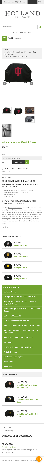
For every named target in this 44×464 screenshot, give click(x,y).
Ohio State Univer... (21, 245)
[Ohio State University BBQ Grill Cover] (8, 244)
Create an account (25, 32)
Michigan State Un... (21, 279)
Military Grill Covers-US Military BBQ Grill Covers (22, 325)
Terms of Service (9, 428)
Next (31, 83)
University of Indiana (15, 208)
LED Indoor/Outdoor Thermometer (16, 321)
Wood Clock (8, 362)
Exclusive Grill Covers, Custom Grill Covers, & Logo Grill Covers (20, 303)
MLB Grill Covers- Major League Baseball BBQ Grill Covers (21, 331)
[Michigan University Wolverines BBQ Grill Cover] (8, 266)
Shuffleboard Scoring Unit (13, 357)
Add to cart (19, 162)
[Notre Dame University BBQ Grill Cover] (8, 255)
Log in (15, 32)
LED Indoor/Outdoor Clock (13, 316)
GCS (8, 171)
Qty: (3, 162)
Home (6, 50)
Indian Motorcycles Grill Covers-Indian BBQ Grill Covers (22, 310)
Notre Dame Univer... (21, 256)
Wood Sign (8, 366)
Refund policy (8, 430)
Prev (5, 83)
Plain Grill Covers (10, 352)
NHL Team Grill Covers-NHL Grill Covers (18, 337)
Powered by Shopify (35, 460)
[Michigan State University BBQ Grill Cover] (8, 277)
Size (3, 154)
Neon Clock (8, 342)
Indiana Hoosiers (22, 210)
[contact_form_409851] (39, 459)
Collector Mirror (10, 292)
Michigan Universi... (21, 268)
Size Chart (5, 227)
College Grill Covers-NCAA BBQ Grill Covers (19, 169)
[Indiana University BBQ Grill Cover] (18, 72)
